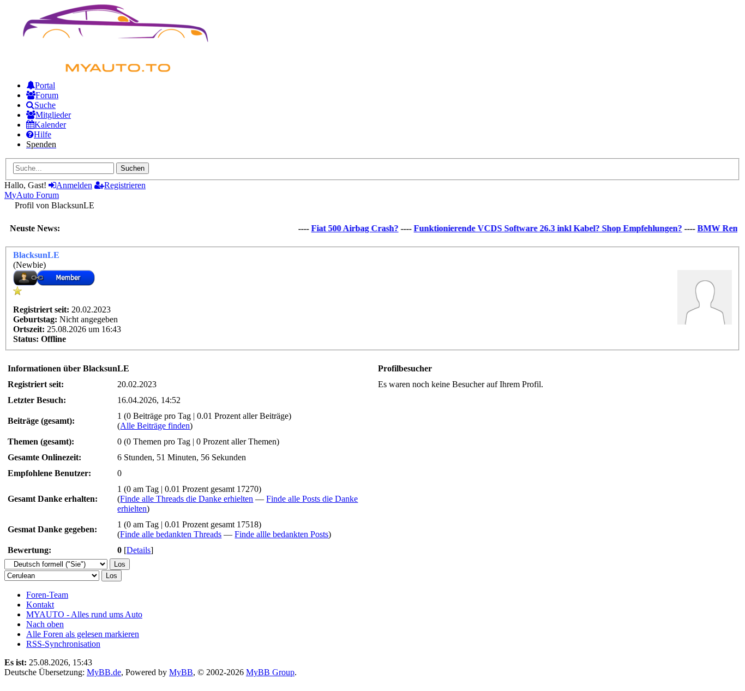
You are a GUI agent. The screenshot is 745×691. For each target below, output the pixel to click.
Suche (45, 105)
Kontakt (40, 604)
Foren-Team (47, 594)
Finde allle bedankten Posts (281, 534)
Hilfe (42, 134)
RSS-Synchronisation (63, 643)
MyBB (181, 672)
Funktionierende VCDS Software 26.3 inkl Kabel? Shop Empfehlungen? (542, 228)
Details (139, 550)
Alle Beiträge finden (155, 425)
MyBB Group (270, 672)
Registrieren (125, 185)
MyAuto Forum (31, 195)
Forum (46, 95)
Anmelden (74, 185)
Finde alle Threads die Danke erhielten (186, 498)
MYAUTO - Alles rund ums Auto (84, 614)
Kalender (50, 124)
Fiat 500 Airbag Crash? (349, 228)
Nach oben (45, 624)
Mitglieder (53, 114)
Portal (45, 85)
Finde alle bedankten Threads (170, 534)
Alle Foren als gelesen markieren (82, 634)
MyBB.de (104, 672)
